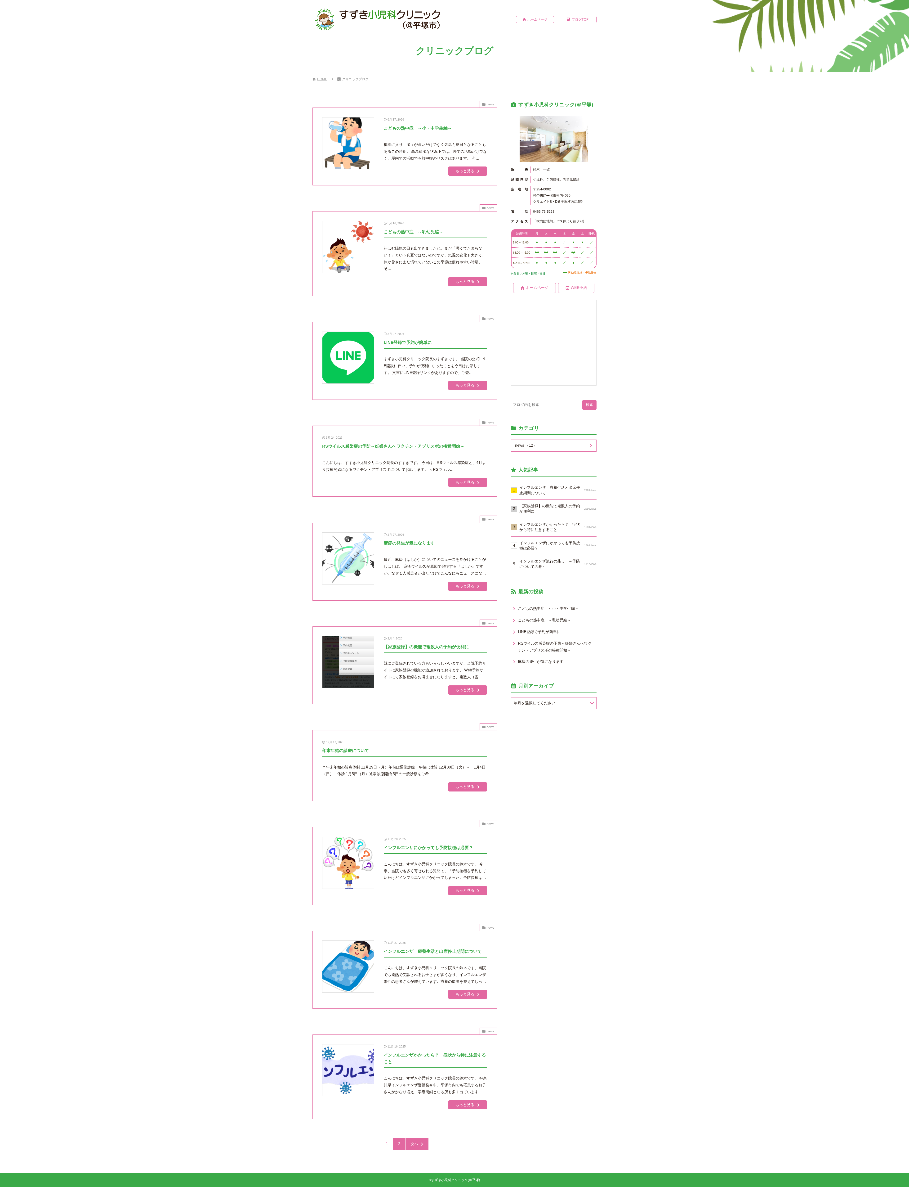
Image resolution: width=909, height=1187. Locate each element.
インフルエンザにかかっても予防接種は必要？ (558, 545)
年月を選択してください (534, 703)
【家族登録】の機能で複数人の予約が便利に (558, 508)
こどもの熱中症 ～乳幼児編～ (544, 620)
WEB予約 (579, 288)
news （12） (526, 445)
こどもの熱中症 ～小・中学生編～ (548, 609)
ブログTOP (580, 19)
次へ (414, 1144)
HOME (322, 79)
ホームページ (537, 19)
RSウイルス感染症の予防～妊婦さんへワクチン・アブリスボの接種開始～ (555, 646)
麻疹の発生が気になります (540, 662)
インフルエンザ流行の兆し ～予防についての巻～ (558, 563)
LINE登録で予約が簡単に (539, 632)
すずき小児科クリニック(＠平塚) (455, 1180)
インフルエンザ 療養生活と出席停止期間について (558, 490)
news (490, 104)
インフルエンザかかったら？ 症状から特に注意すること (558, 527)
